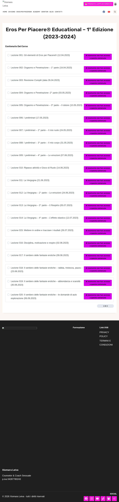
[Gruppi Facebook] (108, 498)
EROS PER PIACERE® (24, 12)
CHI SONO (11, 12)
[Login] (115, 4)
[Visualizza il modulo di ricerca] (115, 12)
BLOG (52, 12)
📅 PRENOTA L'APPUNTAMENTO (98, 4)
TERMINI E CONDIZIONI (106, 342)
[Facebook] (104, 12)
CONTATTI (58, 12)
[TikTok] (103, 498)
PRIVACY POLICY (104, 334)
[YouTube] (109, 12)
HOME (5, 12)
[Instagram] (91, 498)
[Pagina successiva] (112, 306)
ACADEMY (36, 12)
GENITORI (44, 12)
